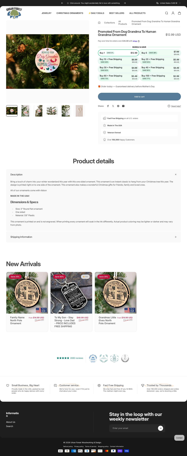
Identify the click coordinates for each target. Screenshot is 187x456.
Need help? (176, 106)
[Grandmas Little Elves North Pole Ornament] (115, 293)
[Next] (125, 3)
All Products (122, 22)
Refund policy (68, 446)
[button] (118, 52)
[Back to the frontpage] (99, 22)
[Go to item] (12, 111)
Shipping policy (103, 446)
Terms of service (90, 446)
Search (9, 426)
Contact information (117, 446)
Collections (109, 22)
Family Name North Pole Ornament (17, 320)
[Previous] (62, 3)
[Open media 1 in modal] (47, 61)
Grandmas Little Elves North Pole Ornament (107, 320)
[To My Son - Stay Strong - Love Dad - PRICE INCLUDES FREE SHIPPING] (71, 293)
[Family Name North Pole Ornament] (27, 293)
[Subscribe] (160, 428)
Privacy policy (79, 446)
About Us (10, 422)
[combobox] (168, 3)
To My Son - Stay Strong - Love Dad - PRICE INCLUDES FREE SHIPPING (64, 322)
